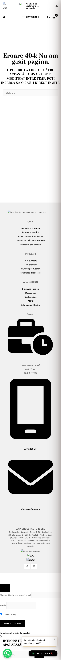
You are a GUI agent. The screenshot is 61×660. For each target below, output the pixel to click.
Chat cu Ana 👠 (44, 653)
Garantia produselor (30, 228)
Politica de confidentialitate (30, 236)
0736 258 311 (30, 448)
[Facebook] (27, 566)
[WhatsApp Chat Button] (7, 653)
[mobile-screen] (30, 438)
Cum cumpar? (30, 260)
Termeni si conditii (30, 232)
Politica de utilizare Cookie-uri (30, 240)
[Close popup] (5, 588)
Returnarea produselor (30, 272)
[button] (4, 17)
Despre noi (30, 292)
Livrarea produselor (30, 268)
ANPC (30, 300)
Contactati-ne (30, 296)
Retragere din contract (30, 244)
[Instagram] (34, 566)
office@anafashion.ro (30, 509)
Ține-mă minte (9, 614)
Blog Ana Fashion (30, 288)
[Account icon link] (56, 6)
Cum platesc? (30, 264)
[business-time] (30, 354)
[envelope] (30, 498)
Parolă (3, 605)
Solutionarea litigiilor (30, 304)
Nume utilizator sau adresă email (15, 594)
